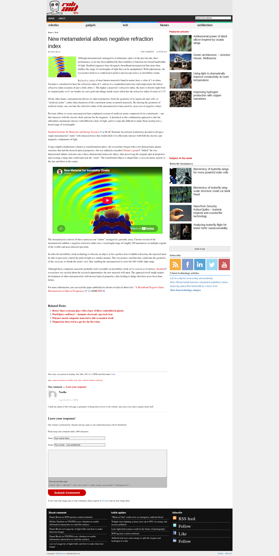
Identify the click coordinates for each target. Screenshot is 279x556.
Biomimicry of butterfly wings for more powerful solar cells (211, 170)
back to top (200, 248)
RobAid (62, 553)
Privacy (228, 553)
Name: (50, 438)
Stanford (160, 268)
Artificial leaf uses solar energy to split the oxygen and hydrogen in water (136, 539)
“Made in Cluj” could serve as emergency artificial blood (137, 517)
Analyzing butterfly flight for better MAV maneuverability (210, 226)
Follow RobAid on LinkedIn (199, 264)
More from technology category (185, 290)
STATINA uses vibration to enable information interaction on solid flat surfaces (74, 523)
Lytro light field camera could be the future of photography (138, 528)
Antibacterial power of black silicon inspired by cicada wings (210, 40)
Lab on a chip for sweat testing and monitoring (191, 278)
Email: (51, 444)
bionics (164, 25)
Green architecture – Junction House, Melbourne (211, 56)
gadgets (90, 25)
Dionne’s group (130, 150)
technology (99, 380)
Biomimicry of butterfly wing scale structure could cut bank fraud (211, 191)
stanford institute (88, 380)
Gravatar (105, 500)
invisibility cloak (71, 380)
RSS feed (187, 518)
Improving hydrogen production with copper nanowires (207, 95)
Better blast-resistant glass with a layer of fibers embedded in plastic (88, 310)
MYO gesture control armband (78, 517)
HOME (51, 18)
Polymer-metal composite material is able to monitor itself (82, 318)
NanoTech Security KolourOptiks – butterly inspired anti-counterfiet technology (207, 211)
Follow (185, 526)
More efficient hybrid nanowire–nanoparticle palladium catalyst (199, 282)
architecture (205, 25)
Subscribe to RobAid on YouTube (224, 264)
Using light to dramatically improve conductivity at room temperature (211, 77)
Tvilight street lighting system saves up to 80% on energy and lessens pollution (139, 523)
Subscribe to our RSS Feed (175, 264)
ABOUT (61, 18)
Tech (56, 32)
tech (125, 25)
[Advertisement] (107, 346)
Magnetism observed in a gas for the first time (76, 321)
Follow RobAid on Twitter (212, 264)
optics (80, 380)
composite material (58, 380)
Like (183, 534)
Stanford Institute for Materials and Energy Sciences (74, 131)
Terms (220, 553)
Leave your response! (76, 387)
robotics (53, 25)
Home (50, 32)
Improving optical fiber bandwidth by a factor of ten (194, 286)
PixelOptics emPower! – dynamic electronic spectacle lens (82, 314)
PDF (100, 291)
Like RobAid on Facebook (187, 264)
